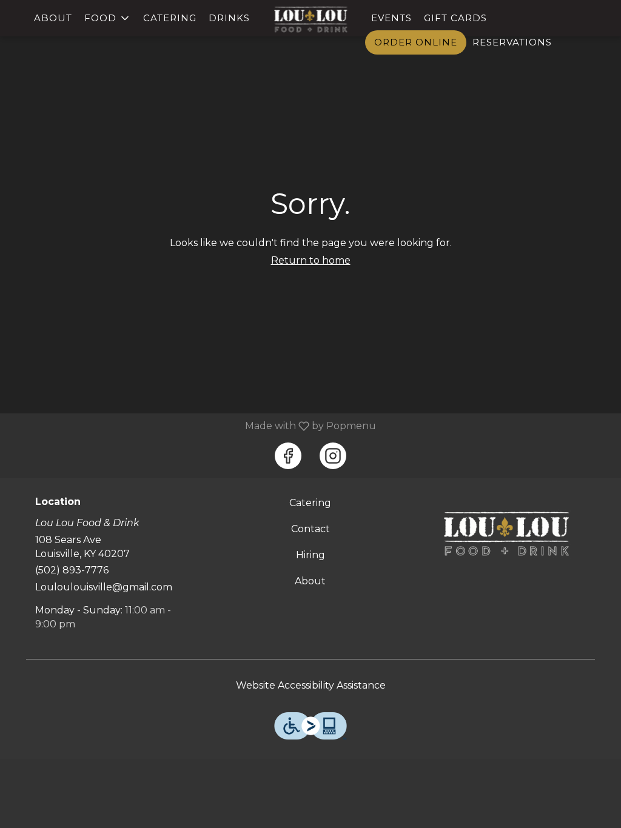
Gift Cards (455, 18)
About (53, 18)
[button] (107, 18)
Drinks (229, 18)
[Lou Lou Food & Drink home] (310, 19)
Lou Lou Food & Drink (506, 532)
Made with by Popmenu (192, 425)
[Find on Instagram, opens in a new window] (333, 455)
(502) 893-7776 (72, 570)
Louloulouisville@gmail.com (103, 587)
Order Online (415, 42)
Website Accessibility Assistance (311, 685)
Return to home (311, 260)
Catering (169, 18)
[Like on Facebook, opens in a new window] (288, 455)
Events (391, 18)
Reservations (512, 42)
